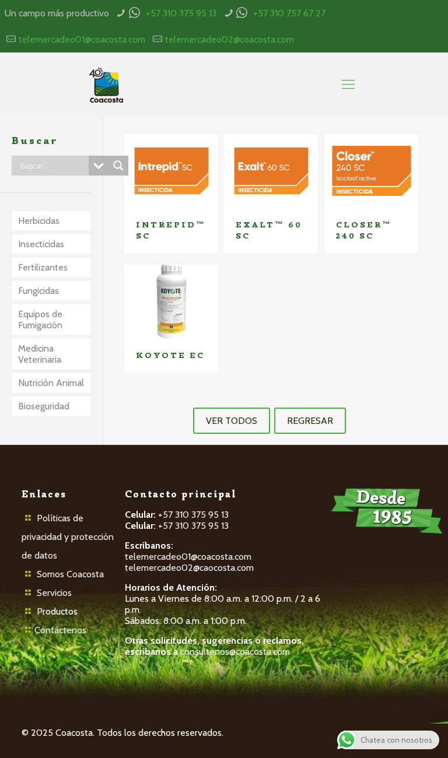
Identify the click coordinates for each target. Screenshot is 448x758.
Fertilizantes (43, 267)
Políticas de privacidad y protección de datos (68, 537)
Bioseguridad (43, 406)
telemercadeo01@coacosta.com (82, 39)
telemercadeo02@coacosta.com (229, 39)
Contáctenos (60, 630)
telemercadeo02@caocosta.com (189, 567)
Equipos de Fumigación (40, 319)
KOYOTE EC (170, 355)
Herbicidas (39, 220)
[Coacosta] (106, 84)
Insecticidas (41, 244)
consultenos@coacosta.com (235, 651)
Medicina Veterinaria (39, 354)
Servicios (54, 592)
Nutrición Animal (51, 382)
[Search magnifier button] (118, 166)
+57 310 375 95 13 (181, 13)
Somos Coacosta (70, 574)
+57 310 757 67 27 (289, 13)
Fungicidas (38, 290)
